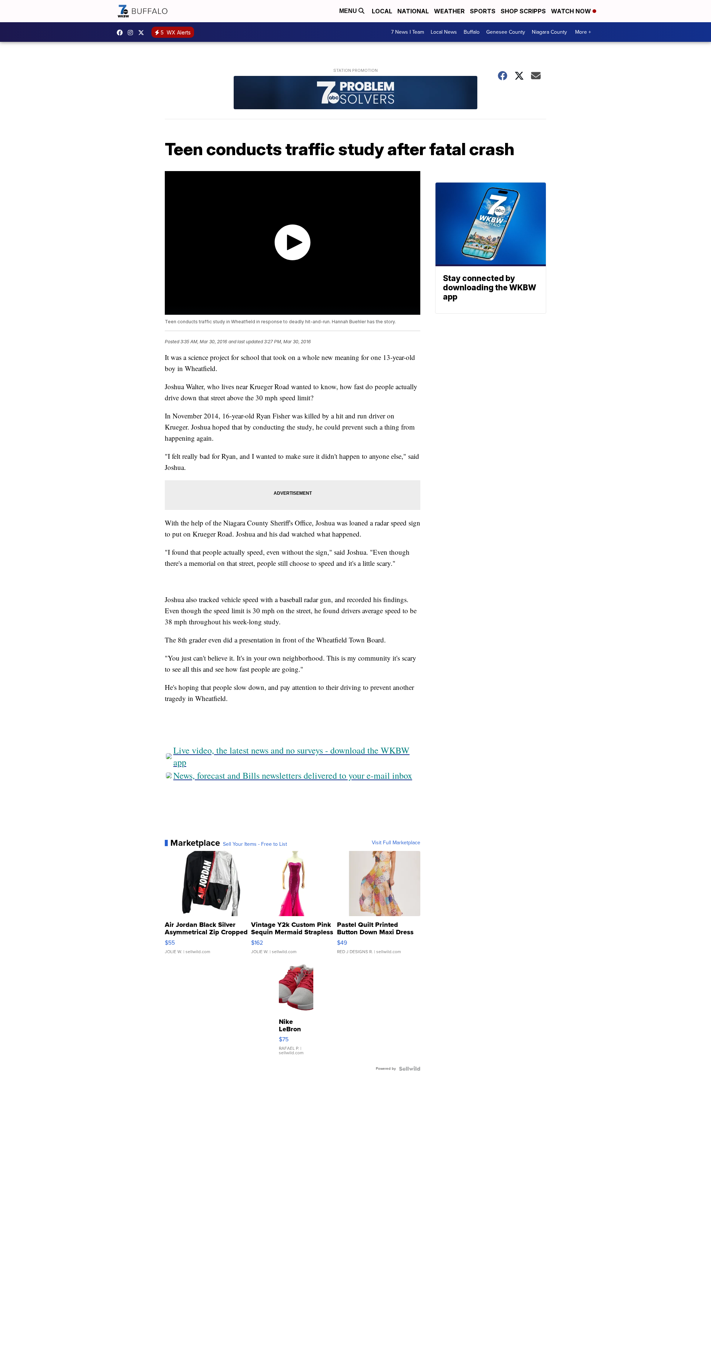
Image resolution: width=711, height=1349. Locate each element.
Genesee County (505, 32)
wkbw (132, 33)
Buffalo (472, 32)
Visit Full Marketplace (396, 842)
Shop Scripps (523, 11)
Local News (444, 32)
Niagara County (549, 32)
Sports (482, 11)
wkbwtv (121, 33)
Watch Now (571, 11)
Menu (348, 11)
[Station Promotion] (355, 93)
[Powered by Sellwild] (409, 1068)
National (413, 11)
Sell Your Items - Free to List (255, 844)
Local (382, 11)
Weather (449, 11)
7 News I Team (407, 32)
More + (583, 32)
